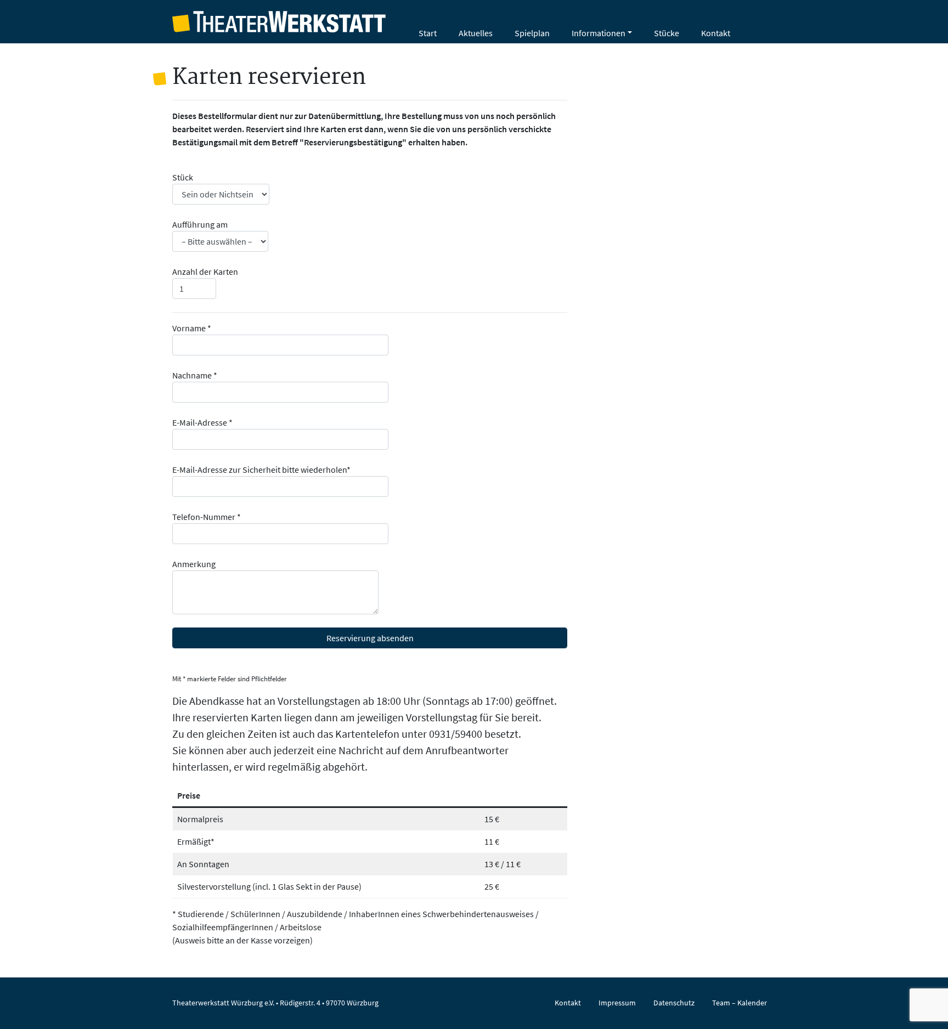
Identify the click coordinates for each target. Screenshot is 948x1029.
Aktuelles (476, 32)
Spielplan (532, 32)
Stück (182, 177)
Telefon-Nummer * (206, 516)
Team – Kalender (739, 1003)
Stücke (666, 32)
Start (428, 32)
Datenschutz (674, 1003)
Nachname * (194, 375)
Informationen (598, 32)
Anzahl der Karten (205, 271)
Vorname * (191, 328)
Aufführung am (200, 224)
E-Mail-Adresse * (202, 422)
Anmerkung (194, 563)
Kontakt (715, 32)
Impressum (617, 1003)
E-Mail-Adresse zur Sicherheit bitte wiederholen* (261, 469)
